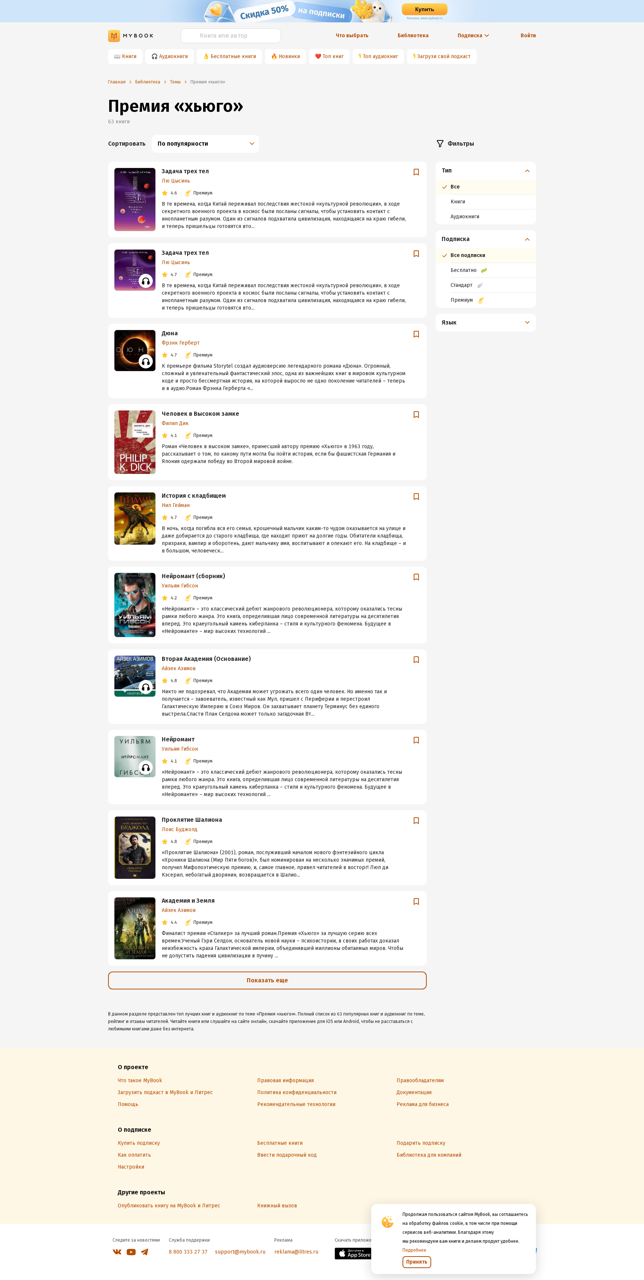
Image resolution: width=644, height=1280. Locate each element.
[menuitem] (486, 193)
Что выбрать (352, 35)
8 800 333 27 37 (188, 1252)
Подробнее (414, 1250)
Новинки (289, 56)
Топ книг (333, 56)
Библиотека (413, 35)
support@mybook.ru (240, 1252)
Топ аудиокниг (380, 56)
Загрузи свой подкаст (444, 56)
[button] (486, 171)
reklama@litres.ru (296, 1252)
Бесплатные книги (233, 56)
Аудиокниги (173, 56)
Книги (129, 56)
